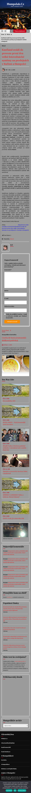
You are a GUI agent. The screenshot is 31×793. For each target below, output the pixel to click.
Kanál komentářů (6, 747)
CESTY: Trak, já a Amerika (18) (13, 518)
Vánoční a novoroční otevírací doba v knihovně (15, 472)
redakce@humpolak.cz (20, 661)
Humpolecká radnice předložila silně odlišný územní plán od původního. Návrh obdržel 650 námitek (15, 552)
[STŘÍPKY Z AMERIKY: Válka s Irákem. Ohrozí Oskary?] (15, 484)
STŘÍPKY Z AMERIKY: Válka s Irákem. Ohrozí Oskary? (13, 496)
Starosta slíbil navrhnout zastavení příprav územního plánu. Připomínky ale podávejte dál (15, 619)
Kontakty (3, 760)
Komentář (8, 270)
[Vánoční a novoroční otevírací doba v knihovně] (15, 460)
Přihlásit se (4, 738)
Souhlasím (9, 790)
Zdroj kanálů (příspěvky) (7, 743)
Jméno (6, 290)
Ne (15, 790)
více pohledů (17, 538)
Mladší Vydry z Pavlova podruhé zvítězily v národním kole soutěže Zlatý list (14, 448)
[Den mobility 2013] (15, 390)
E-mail (6, 298)
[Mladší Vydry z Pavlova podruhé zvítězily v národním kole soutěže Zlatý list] (15, 435)
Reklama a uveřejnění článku (9, 768)
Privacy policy (22, 790)
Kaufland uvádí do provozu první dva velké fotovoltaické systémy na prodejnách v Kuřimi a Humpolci (15, 56)
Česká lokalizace (5, 751)
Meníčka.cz (9, 597)
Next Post (5, 330)
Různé (4, 45)
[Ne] (29, 787)
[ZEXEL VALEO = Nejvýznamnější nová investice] (15, 411)
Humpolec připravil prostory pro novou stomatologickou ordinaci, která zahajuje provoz (14, 647)
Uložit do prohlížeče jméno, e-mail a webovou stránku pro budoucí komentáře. (16, 316)
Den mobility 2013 (9, 401)
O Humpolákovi (5, 764)
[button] (11, 31)
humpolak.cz (15, 4)
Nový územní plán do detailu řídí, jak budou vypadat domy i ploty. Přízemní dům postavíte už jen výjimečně (15, 608)
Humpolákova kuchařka (9, 334)
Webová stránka (9, 306)
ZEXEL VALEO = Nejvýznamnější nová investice (14, 423)
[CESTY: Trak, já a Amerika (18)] (15, 507)
